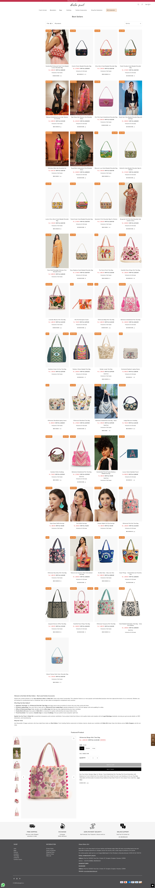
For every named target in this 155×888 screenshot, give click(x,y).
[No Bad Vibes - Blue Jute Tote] (106, 553)
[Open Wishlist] (152, 885)
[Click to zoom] (73, 738)
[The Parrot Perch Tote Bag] (106, 251)
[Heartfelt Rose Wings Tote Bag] (81, 604)
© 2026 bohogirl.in (18, 883)
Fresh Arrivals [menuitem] (43, 10)
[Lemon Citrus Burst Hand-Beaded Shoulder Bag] (57, 200)
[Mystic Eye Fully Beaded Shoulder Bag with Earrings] (130, 98)
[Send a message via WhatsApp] (3, 885)
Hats (15, 848)
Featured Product (77, 732)
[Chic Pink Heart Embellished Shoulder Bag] (106, 98)
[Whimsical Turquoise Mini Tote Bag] (106, 604)
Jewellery (16, 854)
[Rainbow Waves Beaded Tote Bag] (81, 350)
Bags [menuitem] (60, 10)
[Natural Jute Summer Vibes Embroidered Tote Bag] (81, 553)
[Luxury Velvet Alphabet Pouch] (130, 452)
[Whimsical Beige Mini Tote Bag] (106, 300)
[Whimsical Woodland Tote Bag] (81, 401)
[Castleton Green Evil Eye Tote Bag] (57, 350)
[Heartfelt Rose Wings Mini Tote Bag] (130, 251)
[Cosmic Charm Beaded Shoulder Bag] (81, 47)
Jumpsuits (16, 857)
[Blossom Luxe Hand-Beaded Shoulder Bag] (106, 149)
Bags (15, 850)
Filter (48, 23)
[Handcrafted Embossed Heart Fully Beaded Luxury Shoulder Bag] (57, 47)
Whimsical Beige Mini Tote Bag (90, 737)
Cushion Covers (18, 859)
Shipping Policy (50, 852)
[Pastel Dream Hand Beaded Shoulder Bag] (81, 200)
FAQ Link (48, 856)
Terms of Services (51, 850)
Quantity (83, 758)
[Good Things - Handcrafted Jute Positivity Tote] (130, 553)
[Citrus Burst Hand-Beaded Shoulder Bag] (106, 47)
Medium (88, 748)
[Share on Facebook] (153, 736)
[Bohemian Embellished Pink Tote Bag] (130, 300)
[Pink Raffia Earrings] (81, 504)
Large (93, 748)
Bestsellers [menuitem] (53, 10)
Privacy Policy (50, 848)
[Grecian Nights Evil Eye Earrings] (106, 504)
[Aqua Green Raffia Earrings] (57, 504)
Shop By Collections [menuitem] (96, 10)
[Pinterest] (19, 879)
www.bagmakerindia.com (90, 871)
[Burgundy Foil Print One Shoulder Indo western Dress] (130, 200)
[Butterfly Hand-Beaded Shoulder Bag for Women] (130, 149)
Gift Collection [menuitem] (111, 10)
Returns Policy (50, 854)
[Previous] (42, 1)
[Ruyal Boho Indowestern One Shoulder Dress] (81, 149)
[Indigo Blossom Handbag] (130, 401)
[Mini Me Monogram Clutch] (81, 300)
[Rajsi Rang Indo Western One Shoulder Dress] (81, 98)
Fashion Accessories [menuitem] (81, 10)
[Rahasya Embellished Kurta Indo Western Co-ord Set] (57, 98)
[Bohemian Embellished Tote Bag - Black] (106, 401)
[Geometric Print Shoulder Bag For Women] (106, 200)
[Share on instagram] (153, 740)
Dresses (16, 852)
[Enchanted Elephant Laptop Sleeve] (130, 350)
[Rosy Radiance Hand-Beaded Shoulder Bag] (81, 251)
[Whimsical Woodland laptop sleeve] (57, 401)
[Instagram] (16, 879)
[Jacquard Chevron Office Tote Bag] (57, 604)
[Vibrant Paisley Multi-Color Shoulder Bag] (57, 655)
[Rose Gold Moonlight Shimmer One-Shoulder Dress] (57, 251)
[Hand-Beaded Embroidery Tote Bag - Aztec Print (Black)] (130, 604)
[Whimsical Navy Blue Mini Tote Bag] (57, 553)
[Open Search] (138, 4)
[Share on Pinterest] (153, 744)
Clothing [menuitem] (68, 10)
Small (81, 748)
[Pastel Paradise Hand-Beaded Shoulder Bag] (130, 47)
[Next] (112, 1)
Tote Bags (16, 856)
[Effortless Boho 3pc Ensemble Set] (57, 149)
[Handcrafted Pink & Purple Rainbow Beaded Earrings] (106, 452)
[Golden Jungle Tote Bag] (106, 350)
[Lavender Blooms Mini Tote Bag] (57, 300)
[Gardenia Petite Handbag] (57, 452)
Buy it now (110, 769)
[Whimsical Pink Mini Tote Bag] (130, 504)
